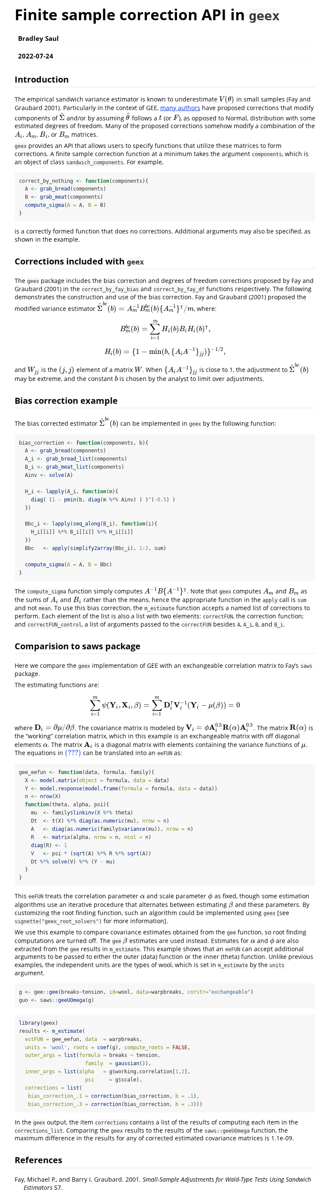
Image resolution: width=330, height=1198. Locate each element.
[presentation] (227, 99)
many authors (180, 108)
